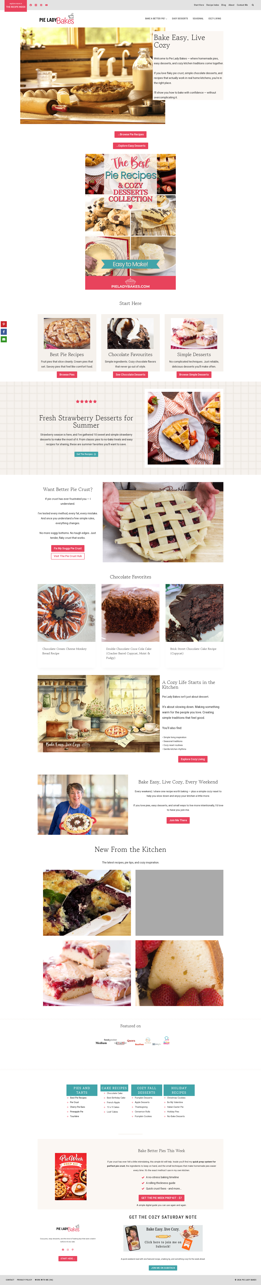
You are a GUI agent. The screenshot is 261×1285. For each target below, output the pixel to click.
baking (184, 791)
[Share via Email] (4, 339)
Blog (223, 5)
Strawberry (46, 434)
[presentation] (66, 613)
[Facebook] (30, 5)
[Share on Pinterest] (4, 324)
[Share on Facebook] (4, 332)
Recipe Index (212, 5)
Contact (10, 1280)
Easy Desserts (180, 18)
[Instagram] (36, 5)
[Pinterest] (41, 5)
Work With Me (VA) (44, 1280)
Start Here (199, 5)
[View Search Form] (253, 5)
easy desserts (159, 805)
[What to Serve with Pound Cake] (179, 973)
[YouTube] (46, 5)
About (231, 5)
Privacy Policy (24, 1280)
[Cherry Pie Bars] (87, 973)
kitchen (174, 749)
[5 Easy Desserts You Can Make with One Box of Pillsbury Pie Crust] (179, 903)
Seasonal (198, 18)
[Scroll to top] (253, 1245)
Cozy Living (214, 18)
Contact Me (242, 5)
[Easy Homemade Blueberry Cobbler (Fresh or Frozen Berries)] (87, 903)
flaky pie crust (175, 73)
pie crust (52, 498)
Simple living (170, 737)
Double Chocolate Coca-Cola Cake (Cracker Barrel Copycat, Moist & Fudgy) (128, 653)
